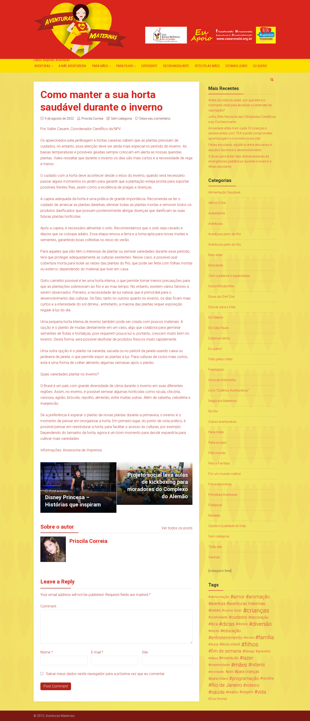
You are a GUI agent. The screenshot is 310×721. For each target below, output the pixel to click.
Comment (48, 606)
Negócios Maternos (222, 401)
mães (240, 665)
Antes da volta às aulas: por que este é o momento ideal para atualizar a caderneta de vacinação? (240, 105)
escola (250, 637)
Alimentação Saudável (224, 192)
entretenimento (227, 637)
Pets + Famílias (219, 463)
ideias (214, 658)
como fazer (233, 610)
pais (230, 671)
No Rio (213, 411)
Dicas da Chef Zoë (221, 296)
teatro (233, 692)
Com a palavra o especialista (229, 276)
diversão (262, 624)
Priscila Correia (92, 118)
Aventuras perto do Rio (224, 234)
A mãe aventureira (72, 66)
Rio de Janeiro (226, 685)
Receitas (214, 515)
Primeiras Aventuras (222, 494)
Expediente (149, 66)
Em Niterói (215, 317)
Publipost (215, 505)
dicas (228, 624)
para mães (219, 678)
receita (268, 678)
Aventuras (42, 66)
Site (145, 652)
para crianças (248, 671)
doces (214, 631)
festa (214, 644)
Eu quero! (260, 66)
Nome (46, 652)
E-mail (97, 652)
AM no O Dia (217, 203)
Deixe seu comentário (155, 118)
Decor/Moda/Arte (176, 66)
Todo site (215, 547)
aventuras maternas (247, 603)
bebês (216, 610)
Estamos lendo (236, 66)
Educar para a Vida (221, 307)
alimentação (219, 597)
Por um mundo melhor (224, 474)
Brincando (215, 265)
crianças (258, 610)
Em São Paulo (218, 328)
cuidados (239, 617)
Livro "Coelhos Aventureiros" (228, 390)
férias (249, 651)
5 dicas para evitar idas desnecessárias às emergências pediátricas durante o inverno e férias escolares (239, 161)
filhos (251, 644)
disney (243, 624)
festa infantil (230, 644)
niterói (258, 665)
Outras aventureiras (222, 421)
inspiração (230, 658)
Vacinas (214, 557)
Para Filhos (124, 66)
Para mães (100, 66)
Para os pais (217, 442)
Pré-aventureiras (220, 484)
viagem (247, 692)
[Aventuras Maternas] (80, 29)
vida (261, 692)
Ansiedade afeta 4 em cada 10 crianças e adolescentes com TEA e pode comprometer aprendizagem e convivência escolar (240, 133)
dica (214, 624)
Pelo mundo (217, 453)
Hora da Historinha (222, 380)
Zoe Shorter (218, 699)
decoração (259, 617)
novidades (217, 671)
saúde (218, 692)
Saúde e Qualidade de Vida (227, 526)
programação (245, 678)
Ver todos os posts (177, 528)
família (266, 637)
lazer (248, 658)
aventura (218, 603)
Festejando (216, 369)
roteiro (252, 685)
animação (259, 597)
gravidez (264, 651)
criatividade (219, 617)
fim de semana (226, 651)
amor (239, 597)
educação (232, 630)
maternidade (220, 665)
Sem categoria (121, 118)
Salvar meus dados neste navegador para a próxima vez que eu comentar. (105, 674)
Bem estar (215, 255)
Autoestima (216, 213)
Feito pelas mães (207, 66)
